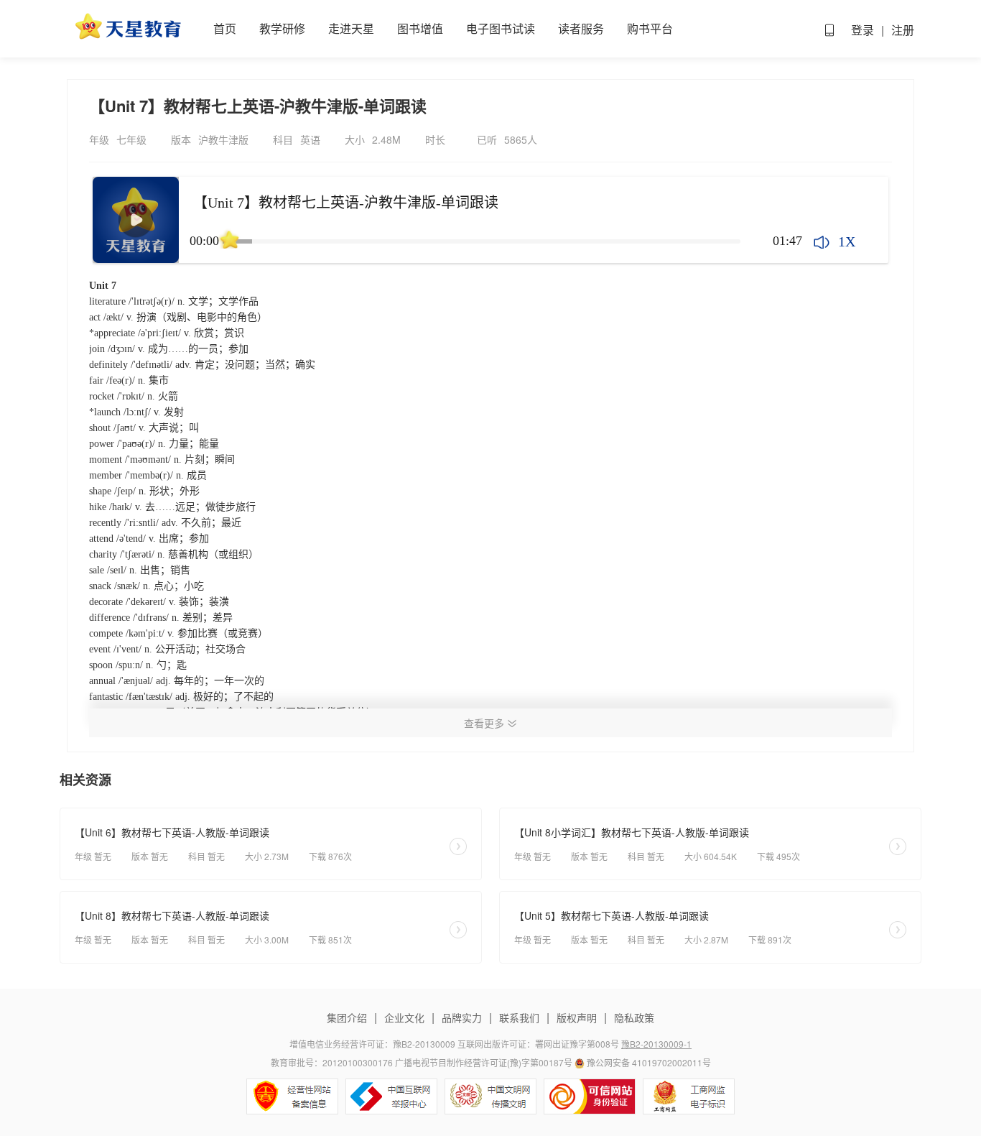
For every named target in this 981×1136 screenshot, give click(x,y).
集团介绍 (348, 1017)
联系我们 (519, 1017)
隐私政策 (632, 1017)
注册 (902, 30)
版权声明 (577, 1017)
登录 (862, 30)
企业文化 (404, 1017)
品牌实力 (462, 1017)
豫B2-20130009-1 (656, 1044)
